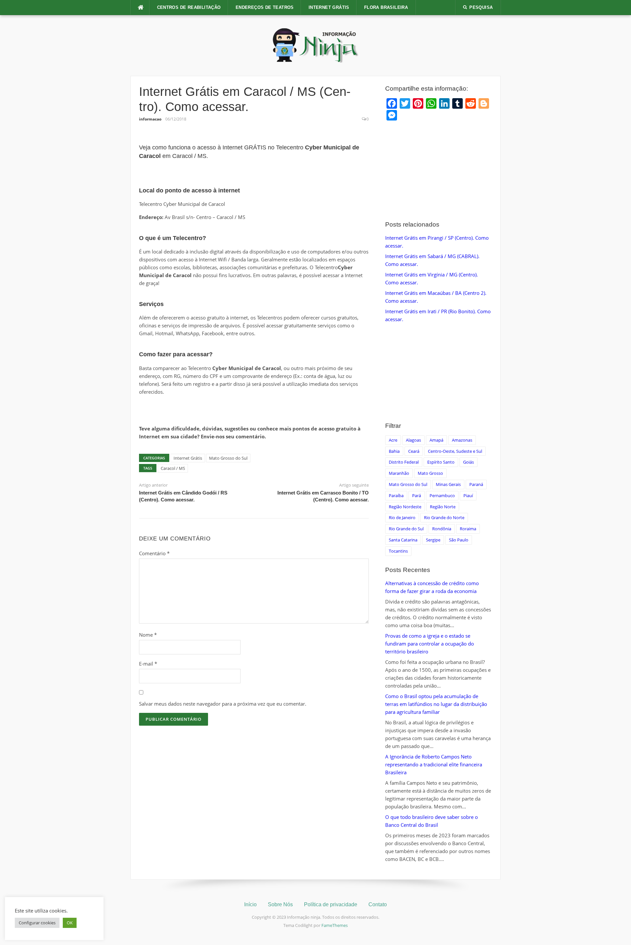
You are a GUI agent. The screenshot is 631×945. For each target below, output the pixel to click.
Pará (416, 495)
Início (250, 904)
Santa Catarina (403, 540)
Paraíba (396, 495)
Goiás (468, 462)
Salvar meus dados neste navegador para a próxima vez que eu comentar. (222, 703)
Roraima (468, 529)
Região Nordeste (405, 507)
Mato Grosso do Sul (228, 458)
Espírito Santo (441, 462)
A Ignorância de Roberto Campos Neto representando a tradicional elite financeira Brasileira (433, 764)
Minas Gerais (448, 484)
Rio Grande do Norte (444, 517)
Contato (377, 904)
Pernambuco (442, 495)
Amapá (436, 440)
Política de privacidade (330, 904)
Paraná (476, 484)
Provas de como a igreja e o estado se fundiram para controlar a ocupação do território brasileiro (429, 643)
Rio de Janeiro (402, 517)
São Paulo (458, 540)
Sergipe (433, 540)
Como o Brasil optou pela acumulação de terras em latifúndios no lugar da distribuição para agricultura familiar (436, 704)
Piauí (468, 495)
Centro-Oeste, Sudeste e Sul (455, 451)
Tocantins (398, 551)
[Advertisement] (438, 171)
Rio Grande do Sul (406, 529)
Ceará (413, 451)
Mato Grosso (430, 473)
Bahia (394, 451)
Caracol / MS (173, 468)
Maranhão (399, 473)
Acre (393, 440)
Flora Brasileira (386, 7)
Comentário (154, 553)
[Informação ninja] (315, 45)
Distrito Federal (404, 462)
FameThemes (334, 925)
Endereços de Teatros (265, 7)
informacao (150, 119)
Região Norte (443, 507)
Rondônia (441, 529)
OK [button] (70, 923)
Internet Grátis (329, 7)
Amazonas (462, 440)
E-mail (148, 663)
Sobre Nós (280, 904)
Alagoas (413, 440)
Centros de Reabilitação (189, 7)
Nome (148, 634)
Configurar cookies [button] (37, 923)
